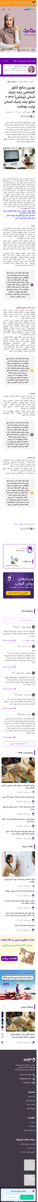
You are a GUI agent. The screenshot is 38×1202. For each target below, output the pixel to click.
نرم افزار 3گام (27, 1197)
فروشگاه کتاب (30, 1108)
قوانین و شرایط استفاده (27, 1144)
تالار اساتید (31, 1096)
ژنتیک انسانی (22, 81)
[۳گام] (27, 9)
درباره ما (32, 1122)
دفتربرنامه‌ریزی (30, 1100)
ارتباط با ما (31, 1126)
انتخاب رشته (31, 1104)
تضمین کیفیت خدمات (28, 1152)
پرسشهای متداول (29, 1130)
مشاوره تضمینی (11, 1197)
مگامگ (31, 81)
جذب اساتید (31, 1148)
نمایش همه (5, 61)
